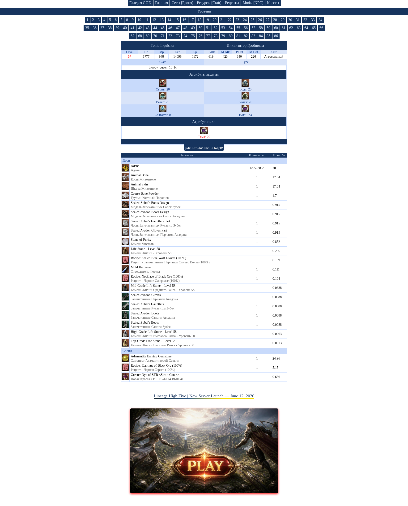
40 (125, 28)
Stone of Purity (141, 239)
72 (170, 36)
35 (87, 28)
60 (276, 28)
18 (199, 20)
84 (261, 36)
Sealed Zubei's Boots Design (150, 203)
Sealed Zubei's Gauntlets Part (150, 221)
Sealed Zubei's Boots (145, 322)
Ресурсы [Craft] (209, 3)
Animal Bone (140, 175)
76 (200, 36)
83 (253, 36)
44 (155, 28)
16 (184, 20)
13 (162, 20)
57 (253, 28)
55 (238, 28)
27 (267, 20)
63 (299, 28)
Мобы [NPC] (253, 3)
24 (245, 20)
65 (314, 28)
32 (305, 20)
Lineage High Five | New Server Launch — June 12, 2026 (204, 396)
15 (177, 20)
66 (321, 28)
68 (140, 36)
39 (117, 28)
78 (215, 36)
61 (283, 28)
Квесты (273, 3)
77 (208, 36)
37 (102, 28)
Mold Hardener (141, 267)
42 (140, 28)
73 (178, 36)
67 (132, 36)
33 (313, 20)
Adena (135, 166)
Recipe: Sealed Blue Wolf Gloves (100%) (158, 258)
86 (276, 36)
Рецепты (232, 3)
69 (147, 36)
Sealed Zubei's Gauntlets (147, 304)
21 (222, 20)
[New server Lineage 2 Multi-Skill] (204, 491)
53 (223, 28)
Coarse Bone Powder (145, 193)
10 (139, 20)
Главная (161, 3)
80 (231, 36)
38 (110, 28)
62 (291, 28)
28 (275, 20)
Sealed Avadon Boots (145, 313)
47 (178, 28)
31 (298, 20)
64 (306, 28)
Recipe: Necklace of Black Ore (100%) (157, 276)
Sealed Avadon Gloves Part (149, 230)
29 (283, 20)
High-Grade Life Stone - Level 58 (154, 332)
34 (320, 20)
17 (192, 20)
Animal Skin (139, 184)
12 (154, 20)
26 (260, 20)
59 (268, 28)
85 (268, 36)
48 (185, 28)
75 (193, 36)
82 (246, 36)
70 (155, 36)
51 (208, 28)
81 (238, 36)
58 (261, 28)
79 (223, 36)
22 (230, 20)
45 (163, 28)
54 (231, 28)
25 (252, 20)
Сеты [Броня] (182, 3)
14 (169, 20)
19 (207, 20)
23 (237, 20)
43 (147, 28)
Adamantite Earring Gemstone (151, 356)
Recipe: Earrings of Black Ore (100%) (156, 365)
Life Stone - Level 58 (145, 249)
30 (290, 20)
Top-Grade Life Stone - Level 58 (153, 341)
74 (185, 36)
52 (215, 28)
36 (95, 28)
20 (215, 20)
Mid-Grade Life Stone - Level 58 (153, 285)
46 (170, 28)
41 (132, 28)
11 (147, 20)
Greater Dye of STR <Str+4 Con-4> (155, 375)
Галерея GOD (140, 3)
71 (163, 36)
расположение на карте (204, 148)
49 (193, 28)
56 (246, 28)
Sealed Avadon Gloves (146, 295)
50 (200, 28)
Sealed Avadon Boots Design (150, 212)
